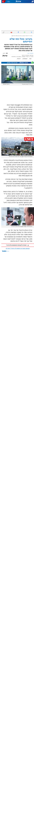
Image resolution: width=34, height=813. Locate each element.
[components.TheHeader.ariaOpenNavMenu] (28, 1)
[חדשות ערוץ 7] (17, 1)
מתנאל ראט (29, 53)
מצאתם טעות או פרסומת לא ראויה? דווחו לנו (16, 248)
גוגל (29, 58)
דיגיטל (25, 35)
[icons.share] (3, 1)
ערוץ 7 (29, 35)
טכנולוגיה (23, 58)
